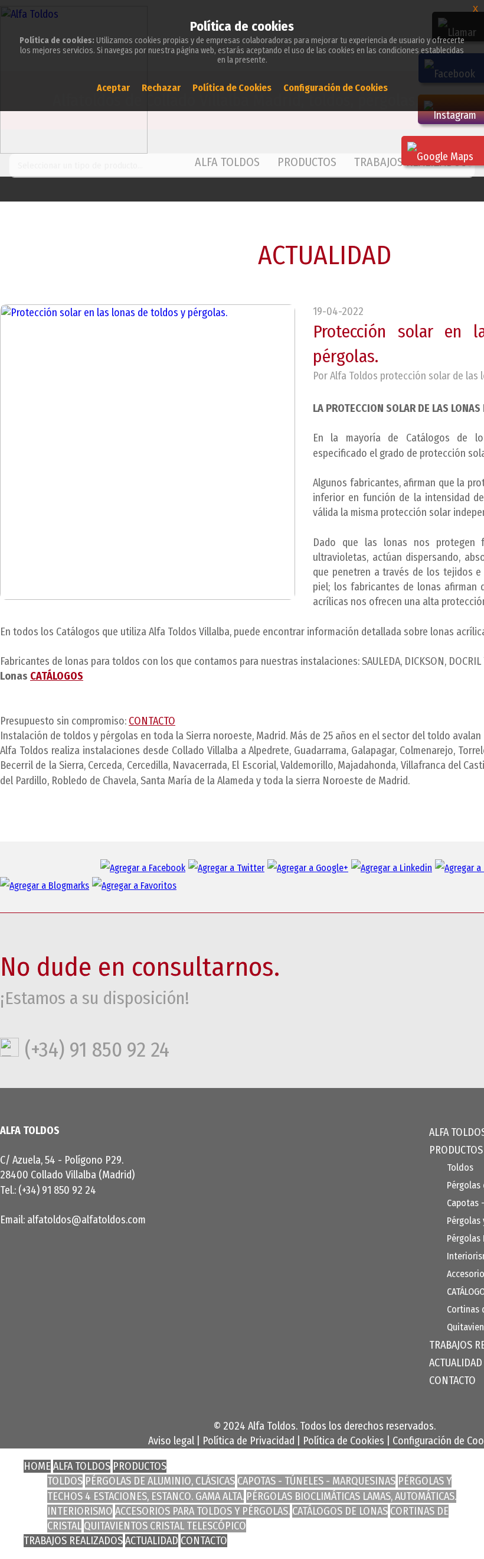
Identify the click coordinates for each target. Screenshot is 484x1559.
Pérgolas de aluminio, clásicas (160, 1480)
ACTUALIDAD (455, 1362)
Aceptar (113, 87)
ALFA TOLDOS (227, 162)
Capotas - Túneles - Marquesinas (316, 1480)
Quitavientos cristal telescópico (165, 1525)
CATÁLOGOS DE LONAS (340, 1511)
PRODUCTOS (139, 1466)
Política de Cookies (343, 1440)
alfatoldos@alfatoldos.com (86, 1219)
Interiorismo (80, 1511)
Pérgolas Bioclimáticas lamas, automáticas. (351, 1496)
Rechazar (161, 87)
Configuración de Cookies (335, 87)
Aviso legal (171, 1440)
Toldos (460, 1167)
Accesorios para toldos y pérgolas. (202, 1511)
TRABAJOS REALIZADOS (73, 1540)
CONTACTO (152, 720)
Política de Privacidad (248, 1440)
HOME (37, 1466)
